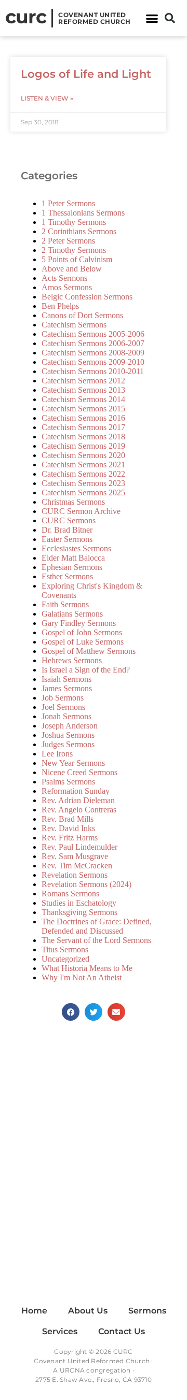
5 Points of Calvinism (77, 259)
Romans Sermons (70, 893)
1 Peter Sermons (68, 203)
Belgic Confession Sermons (87, 296)
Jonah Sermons (66, 716)
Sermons (147, 1311)
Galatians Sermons (72, 613)
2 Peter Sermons (68, 240)
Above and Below (72, 268)
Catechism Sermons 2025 (83, 492)
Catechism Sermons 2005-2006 (93, 334)
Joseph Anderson (70, 725)
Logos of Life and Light (86, 73)
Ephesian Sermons (72, 567)
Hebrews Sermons (72, 660)
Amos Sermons (67, 287)
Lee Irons (57, 753)
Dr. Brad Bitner (67, 529)
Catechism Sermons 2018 (83, 436)
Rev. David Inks (68, 828)
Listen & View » (47, 98)
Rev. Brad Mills (68, 819)
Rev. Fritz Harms (70, 837)
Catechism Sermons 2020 (83, 455)
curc (25, 16)
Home (34, 1311)
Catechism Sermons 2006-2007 (93, 343)
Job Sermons (63, 697)
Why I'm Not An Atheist (82, 977)
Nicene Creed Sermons (79, 772)
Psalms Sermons (68, 781)
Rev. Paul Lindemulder (79, 846)
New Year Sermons (73, 763)
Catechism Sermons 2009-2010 (93, 362)
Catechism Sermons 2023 (83, 483)
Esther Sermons (67, 576)
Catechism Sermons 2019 (83, 445)
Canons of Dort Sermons (82, 315)
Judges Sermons (68, 744)
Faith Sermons (65, 604)
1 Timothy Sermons (74, 222)
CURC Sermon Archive (81, 511)
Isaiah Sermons (66, 679)
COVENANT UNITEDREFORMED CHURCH (94, 18)
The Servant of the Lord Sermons (96, 940)
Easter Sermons (67, 539)
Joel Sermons (63, 707)
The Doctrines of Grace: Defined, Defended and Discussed (97, 926)
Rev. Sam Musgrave (75, 856)
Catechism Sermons (74, 324)
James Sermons (67, 688)
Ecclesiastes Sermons (76, 548)
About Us (88, 1311)
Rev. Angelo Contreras (79, 809)
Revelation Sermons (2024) (86, 884)
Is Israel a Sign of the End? (86, 669)
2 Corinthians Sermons (79, 231)
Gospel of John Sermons (82, 632)
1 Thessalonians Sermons (83, 212)
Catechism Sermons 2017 (83, 427)
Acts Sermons (64, 278)
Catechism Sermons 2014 (83, 399)
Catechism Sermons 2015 (83, 408)
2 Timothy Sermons (74, 250)
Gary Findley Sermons (79, 623)
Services (59, 1331)
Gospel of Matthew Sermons (89, 651)
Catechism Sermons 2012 (83, 380)
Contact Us (121, 1331)
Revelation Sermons (75, 874)
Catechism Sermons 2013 (83, 389)
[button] (152, 18)
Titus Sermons (65, 949)
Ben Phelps (60, 306)
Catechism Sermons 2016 (83, 417)
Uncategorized (65, 958)
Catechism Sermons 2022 (83, 473)
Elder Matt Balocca (73, 557)
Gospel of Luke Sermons (83, 641)
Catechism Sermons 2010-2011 (93, 371)
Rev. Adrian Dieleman (78, 800)
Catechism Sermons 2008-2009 (93, 352)
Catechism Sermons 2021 (83, 464)
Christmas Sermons (73, 501)
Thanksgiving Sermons (79, 912)
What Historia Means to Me (87, 968)
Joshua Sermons (68, 735)
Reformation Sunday (76, 791)
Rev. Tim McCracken (77, 865)
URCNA (72, 1370)
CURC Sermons (69, 520)
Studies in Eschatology (79, 902)
